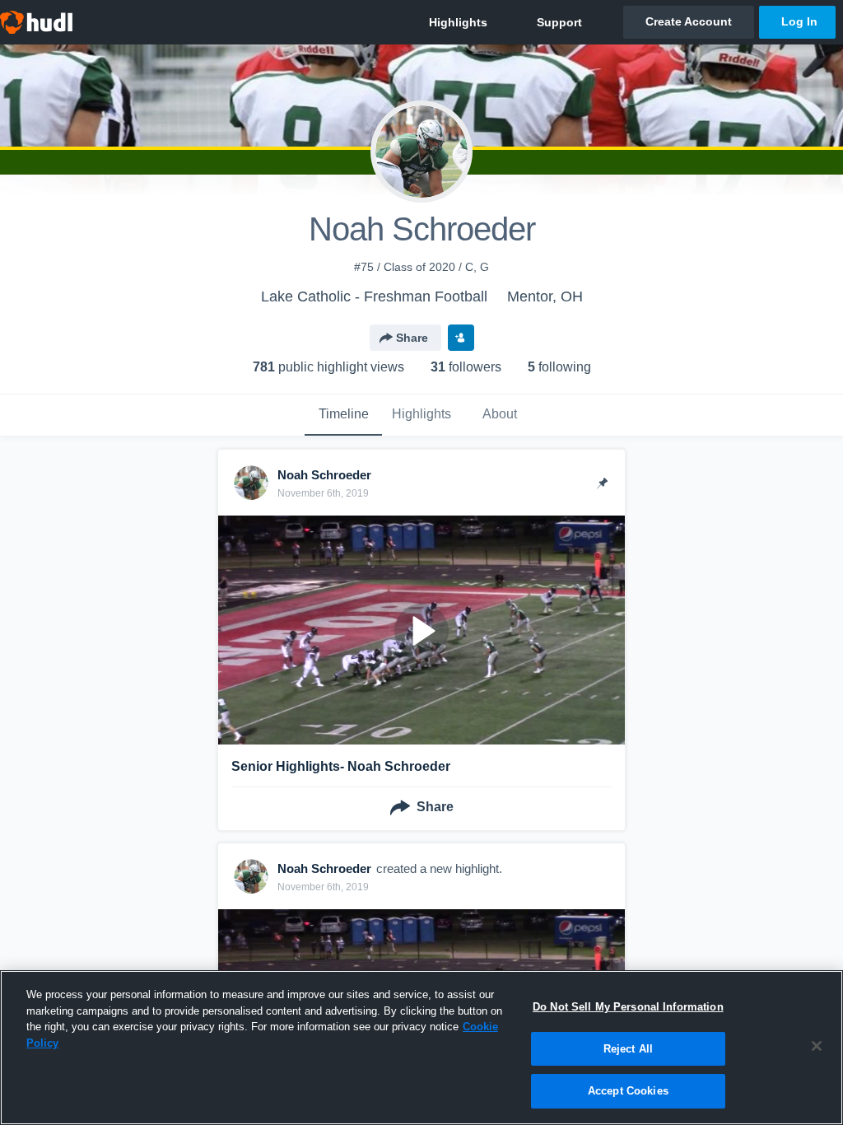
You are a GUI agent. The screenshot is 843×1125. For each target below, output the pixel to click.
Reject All (628, 1049)
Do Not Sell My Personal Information (628, 1007)
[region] (421, 1047)
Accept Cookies (628, 1091)
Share (412, 337)
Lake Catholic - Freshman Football (374, 296)
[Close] (817, 1046)
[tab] (343, 415)
